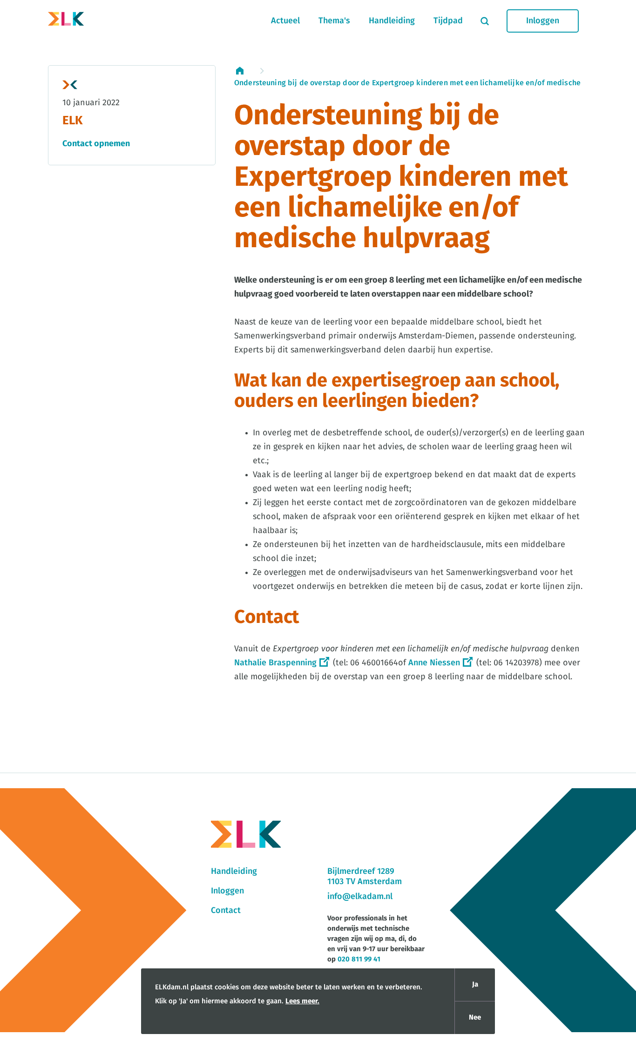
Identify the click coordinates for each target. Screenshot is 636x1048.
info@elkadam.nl (359, 896)
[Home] (66, 21)
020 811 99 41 (359, 959)
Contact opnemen (96, 144)
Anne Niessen (434, 663)
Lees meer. (302, 1001)
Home (244, 70)
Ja (475, 984)
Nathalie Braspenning (275, 663)
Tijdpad (448, 21)
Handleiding (392, 21)
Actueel (285, 21)
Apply (484, 21)
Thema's (334, 21)
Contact (226, 910)
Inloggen (542, 21)
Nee (475, 1017)
